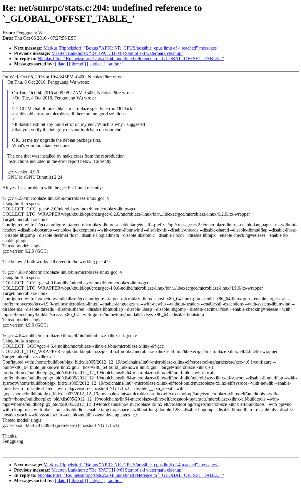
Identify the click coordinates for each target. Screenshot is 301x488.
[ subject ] (96, 63)
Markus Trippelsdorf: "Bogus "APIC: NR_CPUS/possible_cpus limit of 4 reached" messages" (131, 47)
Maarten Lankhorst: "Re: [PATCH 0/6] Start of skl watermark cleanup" (117, 53)
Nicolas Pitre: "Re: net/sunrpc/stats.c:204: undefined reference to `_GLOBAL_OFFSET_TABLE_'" (131, 58)
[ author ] (114, 63)
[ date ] (61, 63)
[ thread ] (77, 63)
